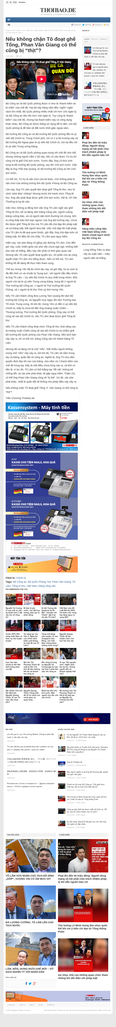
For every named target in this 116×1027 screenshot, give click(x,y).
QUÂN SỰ (50, 1005)
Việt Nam (32, 586)
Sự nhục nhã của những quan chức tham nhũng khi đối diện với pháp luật (94, 207)
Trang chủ (11, 1005)
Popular (94, 39)
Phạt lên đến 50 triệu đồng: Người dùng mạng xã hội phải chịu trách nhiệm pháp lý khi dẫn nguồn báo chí (95, 149)
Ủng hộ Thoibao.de (74, 762)
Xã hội (40, 1005)
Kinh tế (31, 1005)
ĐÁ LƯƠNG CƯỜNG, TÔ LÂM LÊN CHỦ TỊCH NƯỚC (29, 924)
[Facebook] (27, 984)
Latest (87, 39)
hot (49, 581)
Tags (86, 41)
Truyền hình (13, 835)
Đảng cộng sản (47, 586)
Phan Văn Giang (61, 581)
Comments (103, 39)
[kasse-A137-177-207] (42, 553)
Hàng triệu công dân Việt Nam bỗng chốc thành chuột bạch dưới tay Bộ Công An (96, 233)
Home (8, 30)
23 (23, 30)
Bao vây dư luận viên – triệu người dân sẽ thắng (96, 253)
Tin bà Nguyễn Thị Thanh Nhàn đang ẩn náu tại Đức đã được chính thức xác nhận (86, 736)
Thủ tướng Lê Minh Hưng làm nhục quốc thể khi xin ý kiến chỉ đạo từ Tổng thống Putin (95, 178)
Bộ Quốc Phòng (37, 581)
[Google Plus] (35, 984)
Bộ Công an (19, 581)
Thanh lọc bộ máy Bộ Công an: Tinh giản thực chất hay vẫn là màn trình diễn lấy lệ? (86, 785)
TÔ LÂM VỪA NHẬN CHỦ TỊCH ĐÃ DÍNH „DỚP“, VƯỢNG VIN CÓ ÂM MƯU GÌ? (30, 877)
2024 (13, 30)
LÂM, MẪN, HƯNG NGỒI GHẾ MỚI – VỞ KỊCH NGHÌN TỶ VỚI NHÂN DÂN (29, 970)
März (19, 30)
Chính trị (29, 30)
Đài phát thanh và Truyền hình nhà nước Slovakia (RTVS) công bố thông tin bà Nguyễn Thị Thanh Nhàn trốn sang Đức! (87, 749)
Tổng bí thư (18, 586)
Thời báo (14, 1010)
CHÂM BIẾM (88, 128)
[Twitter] (30, 984)
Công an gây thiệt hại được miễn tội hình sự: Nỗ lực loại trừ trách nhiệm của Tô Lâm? (87, 810)
